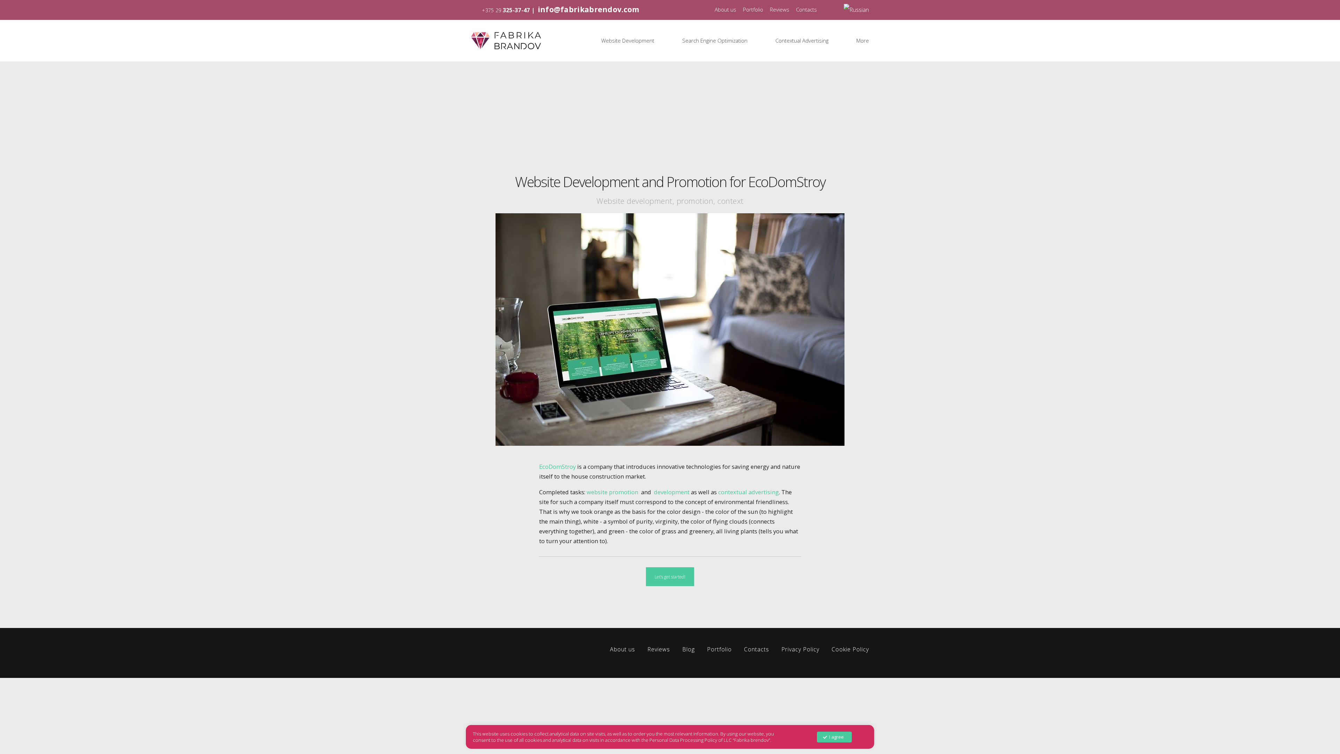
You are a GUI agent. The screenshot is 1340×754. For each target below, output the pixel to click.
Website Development (627, 40)
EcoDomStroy (557, 467)
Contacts (806, 9)
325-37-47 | (519, 10)
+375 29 (492, 10)
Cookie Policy (850, 649)
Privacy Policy (800, 649)
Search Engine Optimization (714, 40)
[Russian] (856, 9)
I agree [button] (836, 737)
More (862, 40)
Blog (688, 649)
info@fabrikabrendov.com (589, 9)
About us (725, 9)
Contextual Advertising (801, 40)
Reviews (779, 9)
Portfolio (753, 9)
